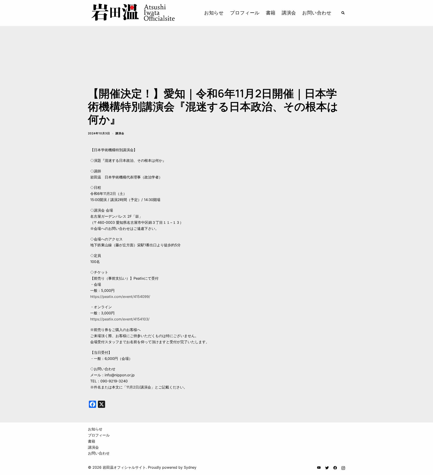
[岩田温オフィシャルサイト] (132, 12)
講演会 (289, 13)
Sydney (190, 467)
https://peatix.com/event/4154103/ (120, 319)
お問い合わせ (317, 13)
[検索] (343, 13)
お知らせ (214, 13)
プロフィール (245, 13)
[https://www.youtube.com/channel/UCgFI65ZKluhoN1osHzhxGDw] (319, 467)
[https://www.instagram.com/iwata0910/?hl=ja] (343, 467)
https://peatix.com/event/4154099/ (120, 296)
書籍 (270, 13)
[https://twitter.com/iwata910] (327, 467)
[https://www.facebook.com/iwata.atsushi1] (335, 467)
